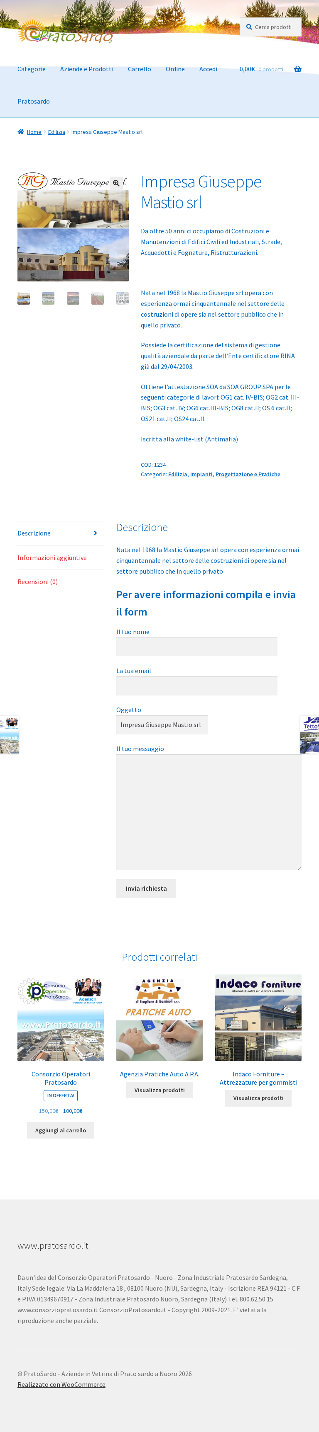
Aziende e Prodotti (86, 69)
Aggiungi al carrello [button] (60, 1130)
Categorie (31, 69)
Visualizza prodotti (160, 1090)
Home (34, 132)
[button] (116, 183)
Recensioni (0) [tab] (37, 581)
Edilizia (56, 132)
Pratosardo (33, 101)
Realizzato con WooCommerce (61, 1384)
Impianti (201, 474)
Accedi (208, 69)
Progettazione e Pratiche (248, 474)
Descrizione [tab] (34, 533)
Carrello (139, 69)
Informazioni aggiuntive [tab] (52, 557)
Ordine (175, 69)
